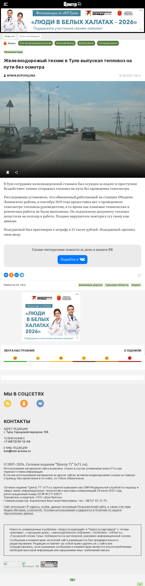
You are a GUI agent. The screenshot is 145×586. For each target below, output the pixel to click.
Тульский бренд (65, 43)
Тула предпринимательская (35, 43)
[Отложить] (8, 172)
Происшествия (13, 51)
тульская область (117, 285)
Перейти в (69, 259)
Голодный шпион (108, 43)
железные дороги (90, 285)
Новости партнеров (102, 529)
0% (15, 357)
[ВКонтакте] (6, 275)
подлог (136, 285)
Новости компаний (71, 529)
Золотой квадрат (29, 36)
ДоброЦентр (86, 43)
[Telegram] (22, 275)
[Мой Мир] (16, 275)
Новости (10, 36)
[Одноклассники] (11, 275)
